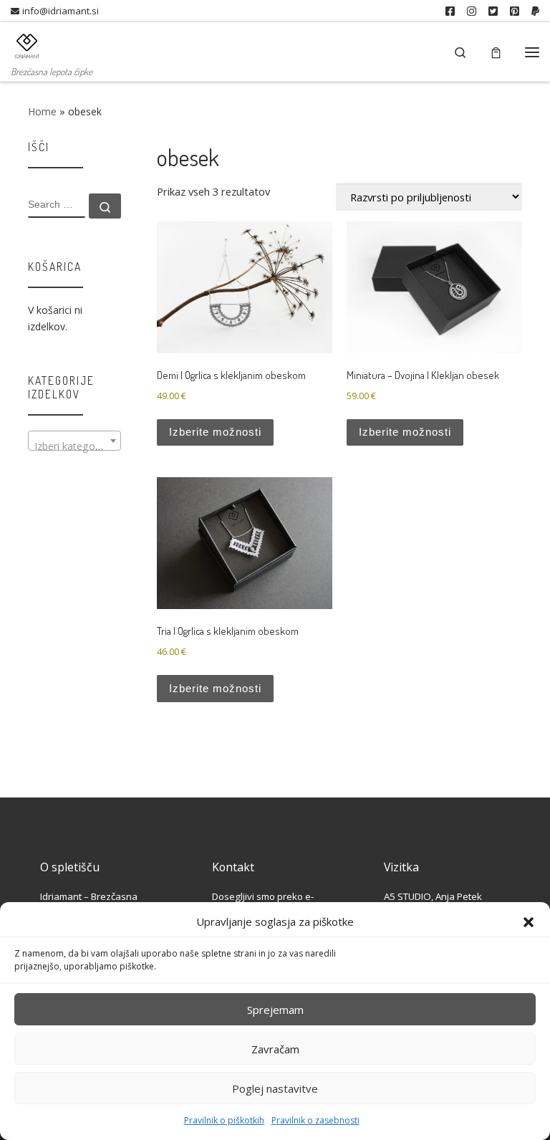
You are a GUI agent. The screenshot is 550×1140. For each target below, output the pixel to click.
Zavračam (275, 1049)
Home (42, 111)
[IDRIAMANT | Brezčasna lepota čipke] (27, 42)
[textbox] (74, 446)
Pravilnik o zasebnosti (315, 1120)
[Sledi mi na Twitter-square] (493, 11)
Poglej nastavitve (275, 1088)
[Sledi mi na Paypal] (535, 11)
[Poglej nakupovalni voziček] (496, 51)
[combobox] (74, 441)
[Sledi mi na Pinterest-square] (514, 11)
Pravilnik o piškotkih (224, 1120)
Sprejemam (275, 1009)
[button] (528, 922)
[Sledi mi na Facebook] (450, 11)
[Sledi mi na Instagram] (471, 11)
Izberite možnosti (215, 432)
